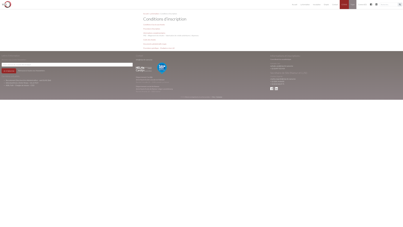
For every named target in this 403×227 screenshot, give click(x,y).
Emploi (326, 4)
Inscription (317, 4)
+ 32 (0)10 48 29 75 (277, 84)
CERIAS (344, 4)
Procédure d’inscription (151, 29)
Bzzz (214, 97)
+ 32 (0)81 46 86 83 (277, 81)
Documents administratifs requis (154, 44)
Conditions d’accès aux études (154, 25)
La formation (305, 4)
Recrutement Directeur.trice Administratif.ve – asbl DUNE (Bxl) (28, 80)
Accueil (294, 4)
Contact (335, 4)
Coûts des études (149, 40)
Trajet (353, 4)
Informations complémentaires (154, 33)
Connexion (219, 97)
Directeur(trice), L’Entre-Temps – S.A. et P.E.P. (22, 83)
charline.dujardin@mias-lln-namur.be (283, 79)
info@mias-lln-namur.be (144, 60)
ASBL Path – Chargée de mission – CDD (20, 85)
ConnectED (362, 4)
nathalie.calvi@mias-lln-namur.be (281, 66)
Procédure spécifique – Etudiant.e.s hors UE (159, 48)
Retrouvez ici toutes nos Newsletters (31, 71)
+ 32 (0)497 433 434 (277, 68)
